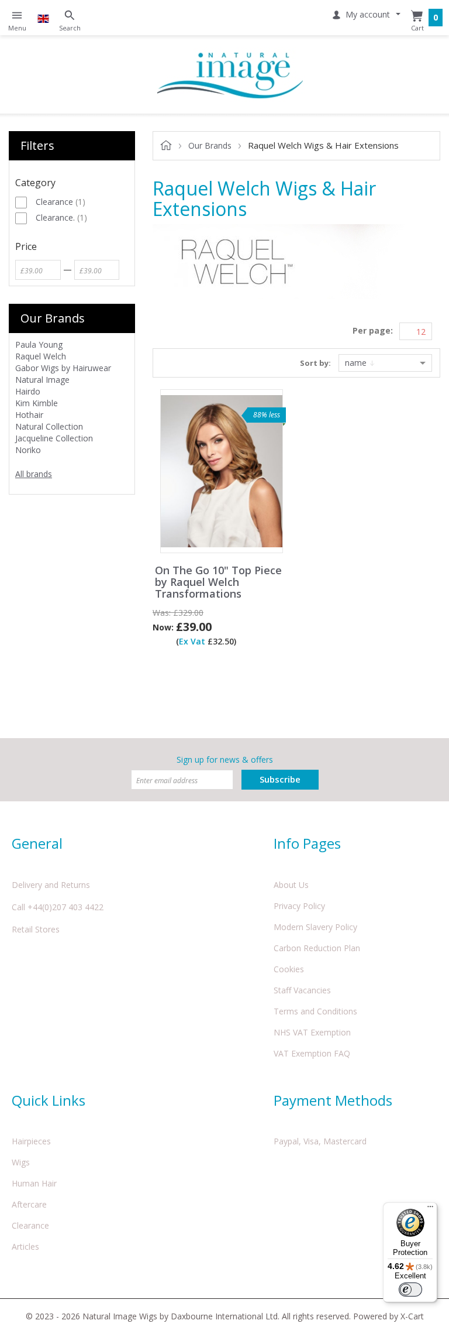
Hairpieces (31, 1141)
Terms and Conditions (315, 1011)
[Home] (230, 74)
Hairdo (27, 391)
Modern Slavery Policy (315, 926)
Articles (25, 1246)
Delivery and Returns (51, 884)
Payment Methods (333, 1100)
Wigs (21, 1162)
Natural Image (42, 379)
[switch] (410, 1289)
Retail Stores (36, 929)
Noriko (28, 449)
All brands (33, 473)
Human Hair (34, 1183)
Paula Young (39, 344)
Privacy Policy (299, 905)
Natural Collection (49, 426)
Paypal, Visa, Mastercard (320, 1141)
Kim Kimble (36, 403)
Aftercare (29, 1204)
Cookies (289, 969)
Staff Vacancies (302, 990)
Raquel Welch (40, 356)
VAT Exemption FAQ (312, 1053)
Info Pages (307, 843)
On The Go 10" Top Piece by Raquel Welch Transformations (218, 582)
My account (368, 14)
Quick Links (48, 1100)
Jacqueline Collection (54, 438)
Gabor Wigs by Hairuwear (63, 367)
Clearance (30, 1225)
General (37, 843)
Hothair (29, 414)
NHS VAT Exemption (312, 1032)
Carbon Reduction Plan (317, 948)
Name (357, 362)
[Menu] (430, 1209)
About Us (291, 884)
